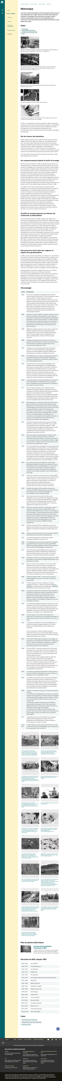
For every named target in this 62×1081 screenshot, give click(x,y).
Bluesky (56, 1039)
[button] (58, 1029)
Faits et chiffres (10, 13)
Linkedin (52, 1039)
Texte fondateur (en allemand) (29, 1020)
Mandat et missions (12, 30)
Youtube (48, 1039)
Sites (15, 1039)
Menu (8, 10)
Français (7, 1040)
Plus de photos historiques (28, 31)
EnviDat (6, 1051)
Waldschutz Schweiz (9, 1066)
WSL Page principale (24, 4)
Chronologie (25, 29)
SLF (3, 1043)
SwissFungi (25, 1058)
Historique (10, 34)
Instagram (60, 1039)
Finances (9, 21)
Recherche (2, 13)
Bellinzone (55, 586)
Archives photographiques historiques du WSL (43, 947)
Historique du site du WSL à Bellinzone (31, 1022)
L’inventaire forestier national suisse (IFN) (49, 1052)
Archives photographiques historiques (28, 1052)
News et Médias (27, 1039)
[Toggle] (2, 10)
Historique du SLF (26, 1024)
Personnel (10, 18)
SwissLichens (44, 1058)
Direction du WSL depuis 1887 (29, 32)
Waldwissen (25, 1066)
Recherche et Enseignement (10, 26)
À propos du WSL (33, 4)
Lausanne (29, 586)
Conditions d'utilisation (38, 1039)
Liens (23, 34)
